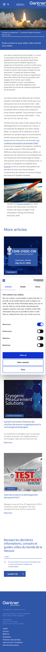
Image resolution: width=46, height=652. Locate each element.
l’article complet (23, 204)
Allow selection (23, 362)
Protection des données (11, 640)
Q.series (7, 166)
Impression (7, 637)
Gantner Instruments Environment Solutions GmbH (13, 623)
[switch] (39, 331)
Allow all (23, 355)
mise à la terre (8, 642)
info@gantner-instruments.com (14, 610)
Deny (23, 369)
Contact (20, 4)
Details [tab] (23, 287)
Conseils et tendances (10, 32)
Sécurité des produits (11, 645)
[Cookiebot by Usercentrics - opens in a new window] (33, 280)
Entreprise (19, 642)
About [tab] (37, 287)
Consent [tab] (8, 287)
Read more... (8, 442)
